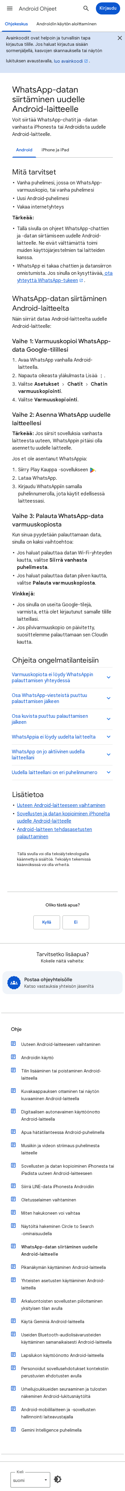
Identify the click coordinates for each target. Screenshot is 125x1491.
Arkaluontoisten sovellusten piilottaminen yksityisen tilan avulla (62, 1304)
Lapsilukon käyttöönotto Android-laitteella (62, 1355)
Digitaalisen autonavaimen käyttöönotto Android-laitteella (60, 1115)
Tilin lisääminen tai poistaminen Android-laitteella (61, 1074)
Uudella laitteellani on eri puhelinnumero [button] (54, 773)
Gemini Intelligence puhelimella (51, 1430)
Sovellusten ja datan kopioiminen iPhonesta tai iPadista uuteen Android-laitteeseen (67, 1169)
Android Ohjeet (38, 8)
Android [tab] (24, 149)
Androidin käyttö (37, 1057)
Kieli (20, 1472)
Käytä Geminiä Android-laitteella (52, 1321)
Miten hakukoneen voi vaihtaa (50, 1213)
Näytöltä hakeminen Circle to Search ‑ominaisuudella (57, 1230)
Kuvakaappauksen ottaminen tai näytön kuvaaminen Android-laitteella (60, 1095)
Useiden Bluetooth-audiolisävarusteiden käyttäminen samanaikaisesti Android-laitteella (66, 1338)
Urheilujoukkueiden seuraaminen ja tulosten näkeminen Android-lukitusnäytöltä (64, 1392)
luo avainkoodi (68, 61)
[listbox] (30, 1480)
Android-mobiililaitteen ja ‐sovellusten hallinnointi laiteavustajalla (58, 1413)
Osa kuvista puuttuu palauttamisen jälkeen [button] (50, 719)
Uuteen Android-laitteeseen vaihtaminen (61, 805)
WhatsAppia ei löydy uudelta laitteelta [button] (54, 737)
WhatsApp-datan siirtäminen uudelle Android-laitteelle (59, 1250)
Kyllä (46, 922)
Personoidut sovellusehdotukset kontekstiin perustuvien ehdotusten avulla (65, 1372)
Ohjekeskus (16, 24)
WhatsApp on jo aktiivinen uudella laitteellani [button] (48, 755)
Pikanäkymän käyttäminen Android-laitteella (63, 1267)
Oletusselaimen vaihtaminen (48, 1200)
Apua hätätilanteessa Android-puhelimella (62, 1132)
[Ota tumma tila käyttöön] (57, 1479)
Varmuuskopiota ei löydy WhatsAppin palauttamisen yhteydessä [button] (52, 678)
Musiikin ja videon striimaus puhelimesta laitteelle (60, 1149)
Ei (76, 922)
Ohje (16, 1029)
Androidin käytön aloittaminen (66, 24)
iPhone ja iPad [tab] (55, 149)
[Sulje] (119, 39)
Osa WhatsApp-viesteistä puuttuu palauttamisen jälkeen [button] (49, 698)
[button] (9, 8)
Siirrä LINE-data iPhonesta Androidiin (57, 1186)
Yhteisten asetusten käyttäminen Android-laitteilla (63, 1284)
